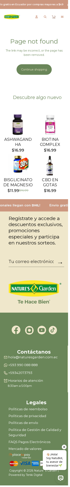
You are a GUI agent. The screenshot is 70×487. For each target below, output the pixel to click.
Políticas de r (19, 409)
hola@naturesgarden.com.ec (32, 357)
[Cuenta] (36, 16)
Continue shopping (34, 69)
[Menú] (62, 16)
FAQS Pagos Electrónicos (30, 442)
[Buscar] (45, 16)
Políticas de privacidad (27, 416)
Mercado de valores (25, 449)
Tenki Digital (34, 475)
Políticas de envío (23, 423)
